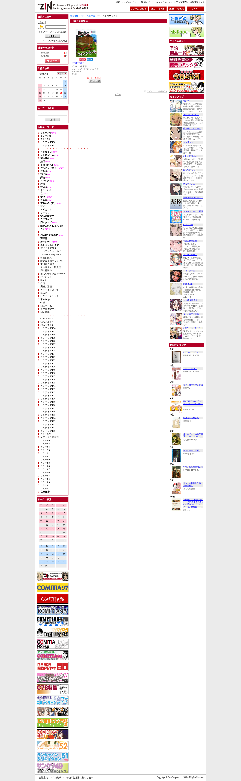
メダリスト (188, 142)
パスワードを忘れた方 (55, 40)
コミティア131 (48, 331)
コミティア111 (48, 395)
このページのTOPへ (157, 91)
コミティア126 (48, 347)
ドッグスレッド (190, 255)
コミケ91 (45, 456)
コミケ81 (45, 488)
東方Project (46, 299)
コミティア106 (48, 411)
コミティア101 (48, 427)
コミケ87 (45, 469)
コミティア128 (48, 341)
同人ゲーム (46, 306)
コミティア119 (48, 370)
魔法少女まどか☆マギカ (53, 273)
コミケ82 (45, 485)
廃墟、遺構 (46, 286)
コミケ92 (45, 453)
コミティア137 (48, 145)
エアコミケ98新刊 (49, 437)
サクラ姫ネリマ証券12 (193, 385)
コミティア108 (48, 405)
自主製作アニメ (48, 309)
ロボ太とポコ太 (190, 369)
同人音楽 (45, 312)
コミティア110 (48, 398)
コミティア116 (48, 379)
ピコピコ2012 (78, 63)
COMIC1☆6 (46, 325)
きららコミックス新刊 (193, 211)
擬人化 (43, 280)
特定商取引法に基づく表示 (79, 777)
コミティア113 (48, 389)
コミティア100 (48, 431)
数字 (47, 566)
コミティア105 (48, 414)
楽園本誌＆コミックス (193, 198)
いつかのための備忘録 (193, 467)
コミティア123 (48, 357)
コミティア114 (48, 386)
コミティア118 (48, 373)
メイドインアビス (191, 115)
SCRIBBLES (188, 284)
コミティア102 (48, 424)
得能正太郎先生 (190, 241)
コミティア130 (48, 334)
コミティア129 (48, 338)
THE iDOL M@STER (50, 254)
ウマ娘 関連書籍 (190, 300)
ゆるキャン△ (189, 184)
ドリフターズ (189, 271)
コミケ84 (45, 479)
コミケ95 (45, 443)
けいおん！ (46, 277)
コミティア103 (48, 421)
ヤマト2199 (188, 225)
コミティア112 (48, 392)
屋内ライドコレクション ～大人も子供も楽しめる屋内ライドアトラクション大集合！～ (193, 503)
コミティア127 (48, 344)
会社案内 (43, 777)
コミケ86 (45, 472)
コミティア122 (48, 360)
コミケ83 (45, 482)
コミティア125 (48, 350)
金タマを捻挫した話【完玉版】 (192, 484)
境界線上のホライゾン (51, 261)
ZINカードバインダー (192, 328)
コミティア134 (48, 328)
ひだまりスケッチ (49, 296)
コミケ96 (45, 440)
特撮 (42, 302)
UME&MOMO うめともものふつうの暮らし (193, 403)
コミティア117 (48, 376)
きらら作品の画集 (191, 314)
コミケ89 (45, 463)
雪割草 (186, 101)
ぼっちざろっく (190, 170)
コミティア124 (48, 354)
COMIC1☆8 (46, 318)
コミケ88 (45, 466)
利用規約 (56, 777)
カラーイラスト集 (49, 290)
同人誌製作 (46, 270)
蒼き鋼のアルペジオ (192, 128)
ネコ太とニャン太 (191, 352)
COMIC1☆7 (46, 322)
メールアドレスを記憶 (54, 31)
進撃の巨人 (46, 257)
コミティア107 (48, 408)
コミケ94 (45, 447)
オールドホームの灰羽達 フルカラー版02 (193, 435)
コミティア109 (48, 402)
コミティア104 (48, 418)
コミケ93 (45, 450)
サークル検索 (88, 16)
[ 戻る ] (118, 94)
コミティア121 (48, 363)
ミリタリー (46, 213)
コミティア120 (48, 366)
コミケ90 (45, 459)
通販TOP (74, 16)
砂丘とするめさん (191, 418)
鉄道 (42, 283)
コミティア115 (48, 382)
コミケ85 (45, 475)
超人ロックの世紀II (191, 450)
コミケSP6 (45, 434)
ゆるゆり (45, 293)
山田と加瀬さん (190, 156)
